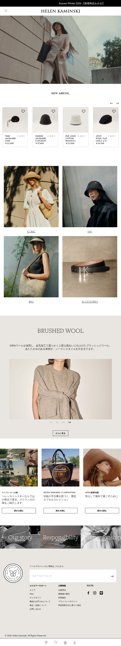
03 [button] (63, 422)
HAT (90, 231)
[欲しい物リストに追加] (23, 111)
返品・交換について (38, 605)
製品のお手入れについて (40, 601)
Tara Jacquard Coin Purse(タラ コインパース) (10, 142)
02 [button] (57, 422)
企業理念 (62, 590)
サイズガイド (35, 598)
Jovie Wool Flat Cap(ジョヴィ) (101, 139)
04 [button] (69, 422)
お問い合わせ (35, 609)
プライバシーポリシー (67, 601)
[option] (15, 127)
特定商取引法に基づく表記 (69, 605)
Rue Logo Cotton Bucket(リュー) (71, 139)
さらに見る (60, 433)
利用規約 (62, 598)
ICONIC (31, 231)
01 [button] (51, 422)
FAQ (31, 594)
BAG (31, 301)
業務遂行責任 (64, 594)
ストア (32, 590)
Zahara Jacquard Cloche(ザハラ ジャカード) (40, 141)
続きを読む (19, 510)
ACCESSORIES (90, 301)
